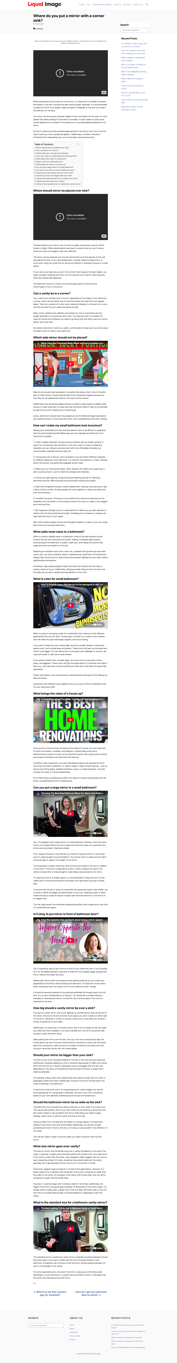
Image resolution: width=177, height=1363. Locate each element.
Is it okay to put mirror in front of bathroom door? (55, 170)
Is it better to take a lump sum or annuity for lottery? (134, 45)
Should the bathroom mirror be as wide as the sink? (57, 178)
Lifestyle (138, 5)
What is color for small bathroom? (49, 162)
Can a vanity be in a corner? (47, 150)
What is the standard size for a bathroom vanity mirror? (59, 184)
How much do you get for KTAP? (132, 87)
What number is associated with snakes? (133, 59)
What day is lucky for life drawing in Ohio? (132, 108)
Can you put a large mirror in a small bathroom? (54, 167)
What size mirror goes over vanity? (51, 181)
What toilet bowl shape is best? (132, 80)
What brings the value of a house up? (51, 164)
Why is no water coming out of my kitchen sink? (133, 66)
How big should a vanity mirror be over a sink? (55, 173)
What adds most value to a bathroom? (51, 159)
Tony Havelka (40, 24)
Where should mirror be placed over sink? (52, 148)
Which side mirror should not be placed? (52, 153)
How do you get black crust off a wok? (133, 94)
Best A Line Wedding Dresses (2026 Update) (133, 73)
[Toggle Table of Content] (79, 144)
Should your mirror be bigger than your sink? (54, 176)
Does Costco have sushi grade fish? (134, 101)
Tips (34, 1283)
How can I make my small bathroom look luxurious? (56, 156)
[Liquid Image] (45, 4)
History (127, 5)
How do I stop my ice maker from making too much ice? (133, 52)
